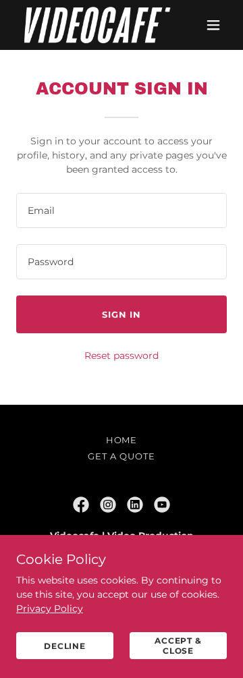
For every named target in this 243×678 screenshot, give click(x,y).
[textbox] (121, 210)
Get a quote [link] (121, 456)
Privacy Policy (49, 608)
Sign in (121, 314)
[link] (90, 25)
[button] (213, 24)
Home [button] (122, 439)
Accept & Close (178, 645)
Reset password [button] (121, 355)
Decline (65, 646)
